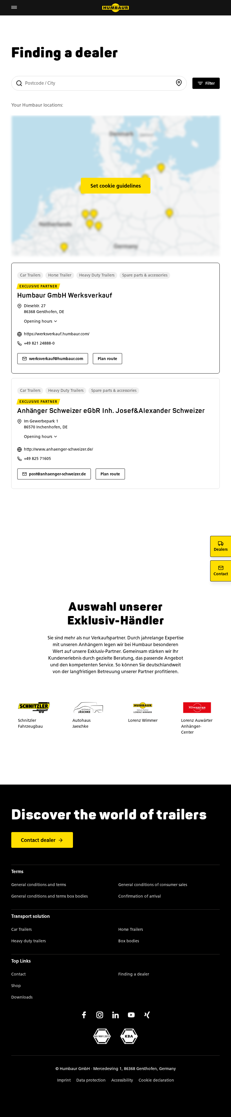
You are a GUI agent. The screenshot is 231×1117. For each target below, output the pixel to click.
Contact (18, 974)
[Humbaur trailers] (115, 7)
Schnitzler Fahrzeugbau (30, 723)
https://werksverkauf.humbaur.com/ (56, 334)
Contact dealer (38, 840)
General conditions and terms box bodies (49, 896)
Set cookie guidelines (115, 186)
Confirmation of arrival (139, 896)
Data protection (91, 1080)
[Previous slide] (11, 718)
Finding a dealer (133, 974)
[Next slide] (219, 718)
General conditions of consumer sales (152, 884)
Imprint (64, 1080)
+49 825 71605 (37, 458)
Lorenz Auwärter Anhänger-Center (196, 726)
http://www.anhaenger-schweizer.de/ (58, 449)
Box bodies (128, 941)
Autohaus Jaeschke (81, 723)
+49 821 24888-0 (39, 343)
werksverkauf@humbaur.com (56, 358)
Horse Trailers (130, 929)
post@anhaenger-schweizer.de (57, 474)
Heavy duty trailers (28, 941)
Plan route (107, 358)
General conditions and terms (38, 884)
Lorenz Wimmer (142, 720)
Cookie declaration (156, 1080)
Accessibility (122, 1080)
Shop (16, 985)
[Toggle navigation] (14, 8)
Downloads (21, 997)
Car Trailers (21, 929)
